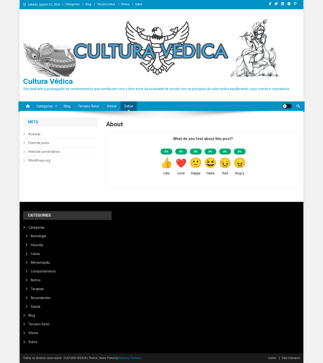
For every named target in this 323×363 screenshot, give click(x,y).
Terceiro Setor (106, 4)
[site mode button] (287, 106)
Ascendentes (41, 298)
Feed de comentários (44, 152)
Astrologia (38, 236)
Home (272, 358)
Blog (88, 4)
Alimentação (40, 262)
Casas (35, 254)
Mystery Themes (130, 358)
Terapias (37, 289)
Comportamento (43, 271)
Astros (36, 280)
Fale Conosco (291, 358)
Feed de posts (38, 143)
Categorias (72, 4)
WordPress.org (39, 160)
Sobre (138, 4)
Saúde (35, 307)
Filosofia (37, 245)
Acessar (34, 134)
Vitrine (125, 4)
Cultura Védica (48, 81)
